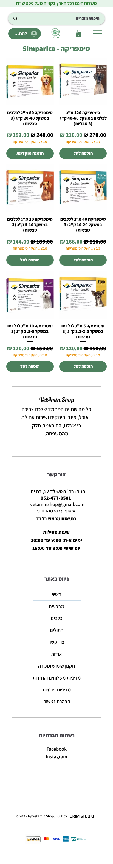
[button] (79, 33)
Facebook (57, 749)
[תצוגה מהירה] (83, 81)
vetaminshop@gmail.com (57, 504)
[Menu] (97, 33)
